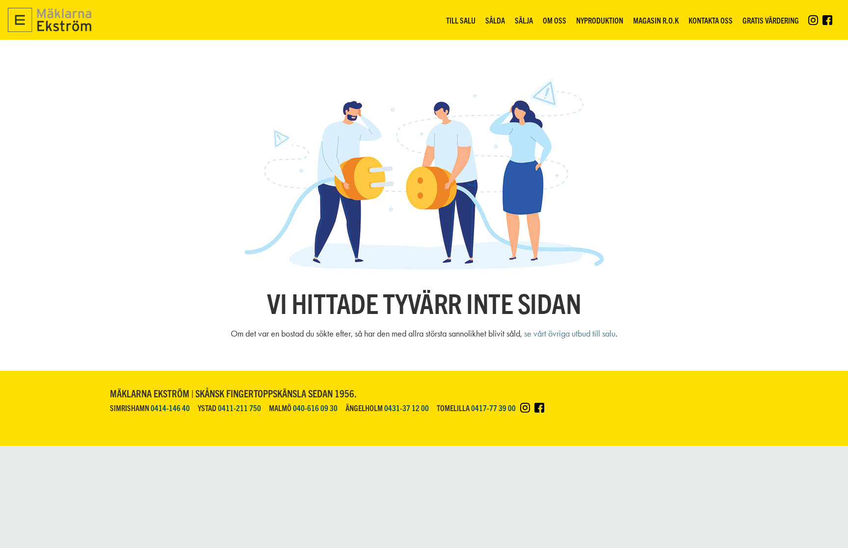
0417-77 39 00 (493, 408)
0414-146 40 (170, 408)
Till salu (461, 20)
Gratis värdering (770, 20)
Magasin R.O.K (656, 20)
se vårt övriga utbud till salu (569, 333)
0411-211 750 (239, 408)
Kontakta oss (711, 20)
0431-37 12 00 (406, 408)
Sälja (524, 20)
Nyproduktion (599, 20)
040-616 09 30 (315, 408)
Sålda (495, 20)
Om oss (554, 20)
